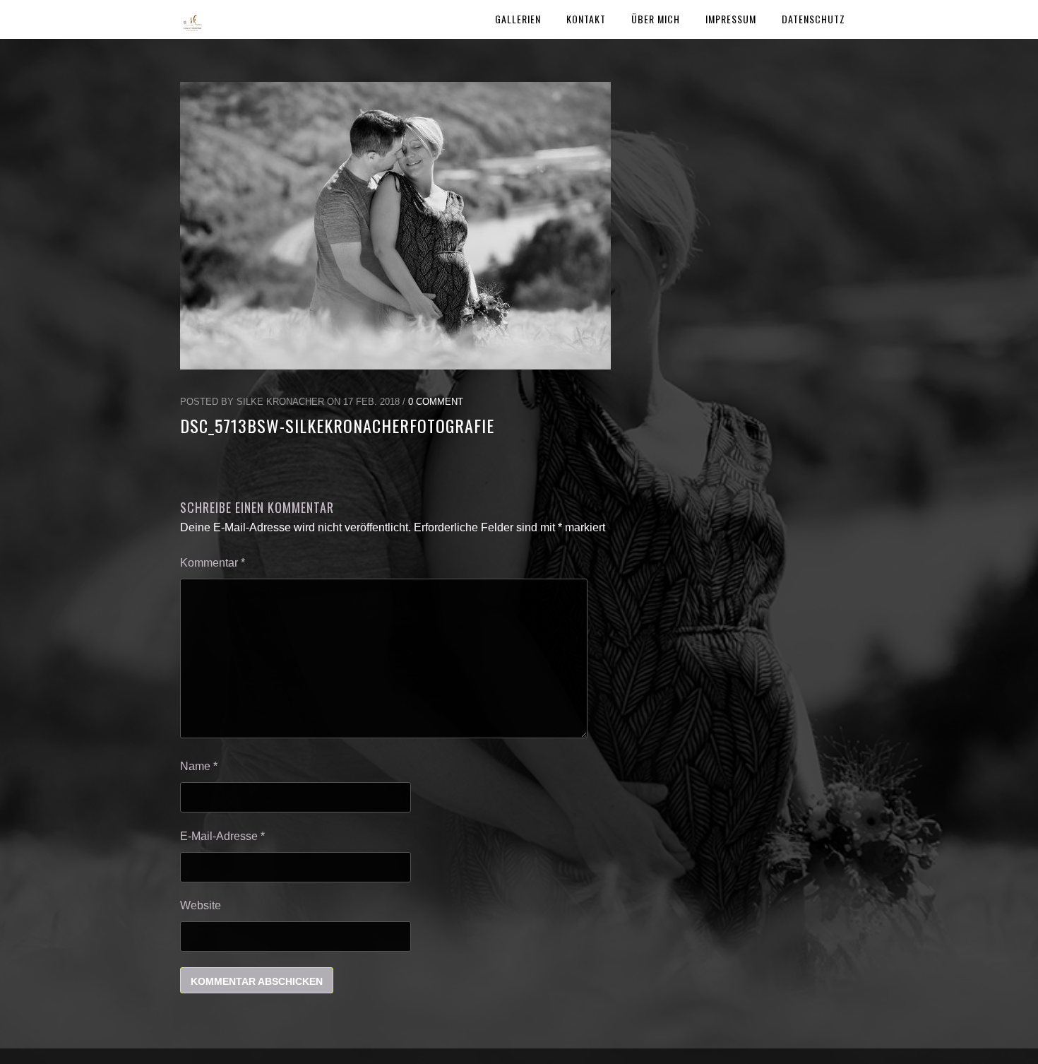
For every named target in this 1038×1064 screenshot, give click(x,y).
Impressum (730, 18)
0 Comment (435, 401)
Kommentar (212, 563)
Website (200, 905)
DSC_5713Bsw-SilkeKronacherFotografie (337, 425)
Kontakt (586, 18)
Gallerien (518, 18)
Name (198, 766)
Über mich (655, 18)
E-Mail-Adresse (222, 836)
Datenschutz (813, 18)
